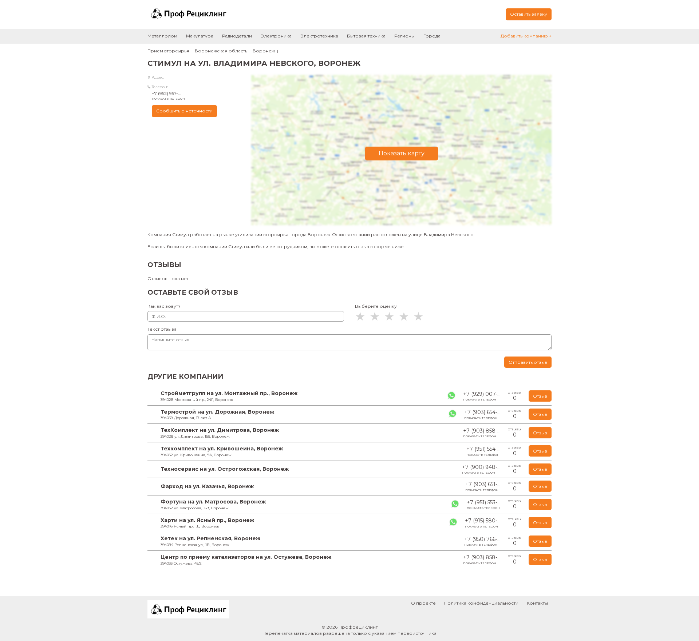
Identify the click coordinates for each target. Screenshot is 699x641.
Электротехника (319, 36)
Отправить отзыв (528, 362)
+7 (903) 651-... (483, 486)
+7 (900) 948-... (481, 469)
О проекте (423, 603)
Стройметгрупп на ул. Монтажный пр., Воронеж (229, 393)
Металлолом (162, 36)
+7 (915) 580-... (483, 522)
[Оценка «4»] (406, 316)
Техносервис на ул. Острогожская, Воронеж (225, 469)
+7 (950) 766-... (482, 541)
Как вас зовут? (164, 306)
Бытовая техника (366, 36)
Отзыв (540, 396)
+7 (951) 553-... (484, 504)
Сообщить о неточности (184, 111)
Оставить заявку (528, 14)
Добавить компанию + (526, 36)
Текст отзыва (162, 329)
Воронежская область (221, 50)
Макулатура (199, 36)
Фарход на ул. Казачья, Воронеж (207, 486)
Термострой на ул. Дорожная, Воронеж (217, 412)
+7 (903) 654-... (482, 414)
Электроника (276, 36)
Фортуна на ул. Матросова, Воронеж (213, 501)
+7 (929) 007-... (482, 396)
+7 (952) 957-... (168, 95)
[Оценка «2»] (377, 316)
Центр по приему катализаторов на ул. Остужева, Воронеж (246, 557)
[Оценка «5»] (420, 316)
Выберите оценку (376, 306)
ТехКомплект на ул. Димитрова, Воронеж (220, 430)
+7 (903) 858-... (482, 432)
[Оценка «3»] (391, 316)
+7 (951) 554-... (483, 451)
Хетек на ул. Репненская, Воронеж (210, 538)
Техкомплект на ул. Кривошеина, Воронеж (222, 448)
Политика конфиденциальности (481, 603)
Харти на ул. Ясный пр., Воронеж (207, 520)
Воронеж (264, 50)
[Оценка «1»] (362, 316)
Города (432, 36)
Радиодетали (237, 36)
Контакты (537, 603)
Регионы (404, 36)
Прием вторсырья (168, 50)
